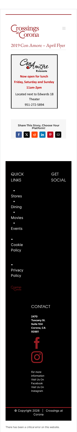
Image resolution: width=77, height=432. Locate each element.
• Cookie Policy (17, 244)
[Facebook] (37, 343)
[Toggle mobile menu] (64, 28)
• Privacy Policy (17, 270)
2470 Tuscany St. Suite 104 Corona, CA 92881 (38, 324)
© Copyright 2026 (27, 410)
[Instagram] (37, 357)
